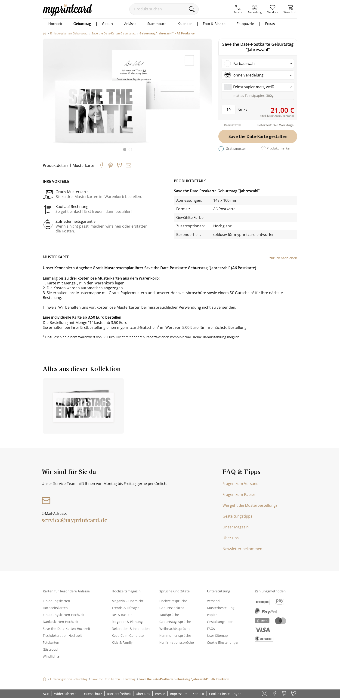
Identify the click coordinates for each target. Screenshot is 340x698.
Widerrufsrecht (66, 694)
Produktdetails (55, 165)
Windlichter (52, 656)
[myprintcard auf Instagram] (265, 694)
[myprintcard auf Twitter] (294, 694)
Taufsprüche (169, 615)
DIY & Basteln (122, 615)
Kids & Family (122, 642)
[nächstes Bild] (207, 98)
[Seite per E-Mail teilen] (128, 165)
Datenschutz (92, 694)
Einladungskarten (56, 601)
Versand (213, 601)
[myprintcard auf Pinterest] (284, 694)
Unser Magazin (236, 527)
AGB (46, 694)
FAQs (211, 628)
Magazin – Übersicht (127, 601)
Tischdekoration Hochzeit (62, 635)
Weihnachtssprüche (174, 628)
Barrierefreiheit (119, 694)
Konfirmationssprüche (176, 642)
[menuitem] (238, 9)
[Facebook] (101, 165)
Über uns (231, 537)
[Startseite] (44, 33)
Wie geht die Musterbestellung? (250, 505)
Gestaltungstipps (237, 516)
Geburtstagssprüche (175, 621)
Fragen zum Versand (241, 483)
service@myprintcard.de (74, 520)
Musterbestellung (221, 608)
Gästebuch (51, 649)
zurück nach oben (283, 258)
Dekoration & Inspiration (131, 628)
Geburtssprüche (172, 608)
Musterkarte (83, 165)
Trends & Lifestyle (125, 608)
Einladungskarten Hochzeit (63, 615)
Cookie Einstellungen (223, 642)
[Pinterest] (110, 165)
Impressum (179, 694)
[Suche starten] (191, 9)
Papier (212, 615)
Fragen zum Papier (239, 494)
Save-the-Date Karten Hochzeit (66, 628)
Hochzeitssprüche (173, 601)
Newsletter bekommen (242, 548)
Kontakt (198, 694)
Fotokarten (51, 642)
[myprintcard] (67, 14)
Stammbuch (157, 23)
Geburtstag (82, 23)
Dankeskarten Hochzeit (60, 621)
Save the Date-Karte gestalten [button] (258, 136)
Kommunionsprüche (175, 635)
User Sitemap (217, 635)
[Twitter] (119, 165)
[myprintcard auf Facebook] (275, 694)
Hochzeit (55, 23)
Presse (160, 694)
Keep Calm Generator (128, 635)
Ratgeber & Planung (127, 621)
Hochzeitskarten (55, 608)
